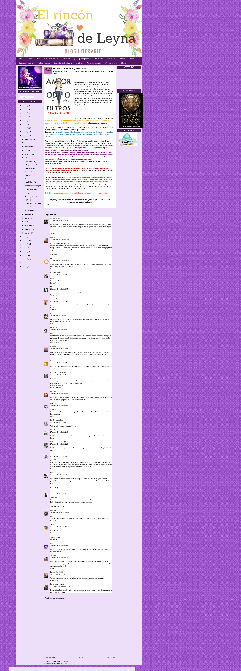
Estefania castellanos (56, 272)
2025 (25, 109)
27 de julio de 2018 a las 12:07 (59, 363)
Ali (51, 313)
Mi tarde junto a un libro (57, 430)
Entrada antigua (110, 657)
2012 (25, 255)
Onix (51, 473)
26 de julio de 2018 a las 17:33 (59, 220)
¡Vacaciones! (29, 210)
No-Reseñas (111, 59)
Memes (123, 63)
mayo (27, 218)
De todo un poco (111, 63)
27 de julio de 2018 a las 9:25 (59, 315)
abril (27, 222)
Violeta (52, 525)
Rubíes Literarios (55, 327)
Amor (82, 71)
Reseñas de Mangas (51, 59)
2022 (25, 121)
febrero (28, 229)
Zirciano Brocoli (55, 218)
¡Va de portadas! (85, 59)
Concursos (122, 59)
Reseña (105, 71)
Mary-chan (53, 403)
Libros (87, 71)
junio (27, 214)
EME (132, 59)
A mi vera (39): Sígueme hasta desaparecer (31, 165)
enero (27, 233)
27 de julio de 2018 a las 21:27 (59, 422)
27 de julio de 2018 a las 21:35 (59, 432)
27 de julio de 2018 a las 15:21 (59, 375)
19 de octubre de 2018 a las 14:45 (60, 586)
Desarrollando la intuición (63, 63)
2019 (25, 132)
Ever (51, 258)
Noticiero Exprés (44, 63)
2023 (25, 117)
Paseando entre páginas (57, 584)
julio (27, 158)
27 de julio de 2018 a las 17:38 (59, 394)
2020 (25, 128)
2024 (25, 113)
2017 (25, 237)
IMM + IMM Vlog (68, 59)
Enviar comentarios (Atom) (60, 661)
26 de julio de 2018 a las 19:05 (59, 260)
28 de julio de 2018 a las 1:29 (59, 456)
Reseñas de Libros (33, 59)
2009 (25, 267)
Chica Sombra (54, 287)
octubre (28, 147)
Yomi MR (53, 555)
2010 (25, 263)
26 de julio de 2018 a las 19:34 (59, 275)
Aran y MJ (53, 299)
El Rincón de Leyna (76, 670)
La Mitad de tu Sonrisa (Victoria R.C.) (61, 373)
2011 (25, 259)
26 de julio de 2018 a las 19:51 (59, 289)
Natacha (52, 237)
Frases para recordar (26, 63)
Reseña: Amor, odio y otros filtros (70, 68)
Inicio (21, 59)
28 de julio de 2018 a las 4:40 (59, 494)
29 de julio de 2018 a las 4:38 (59, 558)
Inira (51, 543)
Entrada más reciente (50, 657)
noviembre (29, 143)
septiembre (29, 150)
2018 (25, 135)
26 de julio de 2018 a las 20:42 (59, 301)
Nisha (52, 360)
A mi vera (79, 63)
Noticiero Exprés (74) (32, 186)
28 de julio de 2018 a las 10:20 (59, 512)
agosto (28, 154)
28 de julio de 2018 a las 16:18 (59, 546)
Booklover (53, 391)
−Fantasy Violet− (55, 537)
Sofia (51, 491)
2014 (25, 248)
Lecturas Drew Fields (56, 572)
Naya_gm (53, 510)
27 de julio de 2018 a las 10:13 (59, 348)
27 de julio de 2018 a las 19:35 (59, 406)
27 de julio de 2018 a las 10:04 (59, 330)
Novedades (99, 59)
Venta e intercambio (94, 63)
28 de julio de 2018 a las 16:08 (59, 527)
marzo (27, 225)
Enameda (53, 346)
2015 (25, 244)
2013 (25, 252)
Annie (52, 454)
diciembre (29, 139)
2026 (25, 106)
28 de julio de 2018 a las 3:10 (59, 475)
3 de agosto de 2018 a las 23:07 (59, 574)
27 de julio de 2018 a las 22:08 (59, 444)
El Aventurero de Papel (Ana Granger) (61, 442)
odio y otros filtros (96, 71)
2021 (25, 124)
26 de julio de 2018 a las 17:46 (59, 239)
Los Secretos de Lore (56, 420)
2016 (25, 240)
